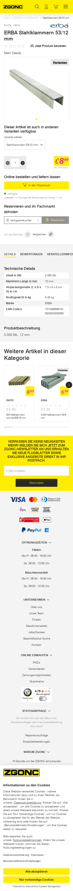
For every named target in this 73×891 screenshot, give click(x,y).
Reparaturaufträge (36, 735)
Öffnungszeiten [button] (35, 542)
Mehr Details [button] (13, 53)
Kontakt (36, 644)
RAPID (10, 400)
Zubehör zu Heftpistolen (26, 17)
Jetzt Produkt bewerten (50, 46)
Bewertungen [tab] (31, 254)
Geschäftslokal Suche (36, 638)
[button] (36, 119)
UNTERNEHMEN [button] (35, 599)
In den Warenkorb (39, 185)
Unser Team (36, 613)
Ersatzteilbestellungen (36, 741)
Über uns (36, 607)
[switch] (42, 698)
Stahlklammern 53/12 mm (22, 144)
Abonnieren (36, 482)
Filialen (36, 619)
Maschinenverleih (36, 625)
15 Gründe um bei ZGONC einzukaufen (36, 761)
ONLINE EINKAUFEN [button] (35, 655)
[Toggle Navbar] (66, 6)
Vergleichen (39, 234)
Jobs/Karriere (36, 632)
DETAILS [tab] (10, 254)
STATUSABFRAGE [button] (34, 711)
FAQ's (36, 662)
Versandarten (36, 668)
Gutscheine (37, 681)
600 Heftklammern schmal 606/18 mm (16, 416)
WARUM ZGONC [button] (35, 752)
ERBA (44, 400)
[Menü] (49, 689)
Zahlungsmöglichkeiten (36, 675)
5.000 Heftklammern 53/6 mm (53, 416)
